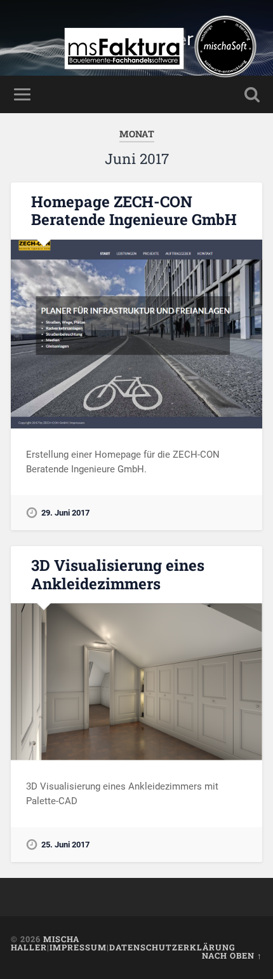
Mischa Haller (45, 943)
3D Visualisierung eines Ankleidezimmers (117, 574)
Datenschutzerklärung (172, 947)
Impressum (78, 947)
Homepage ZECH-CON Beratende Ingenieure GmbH (134, 210)
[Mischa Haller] (160, 81)
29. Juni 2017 (65, 512)
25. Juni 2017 (65, 844)
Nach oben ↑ (232, 955)
